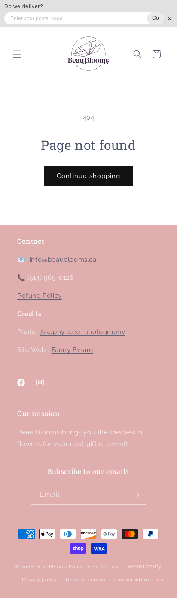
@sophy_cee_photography (82, 332)
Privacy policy (39, 580)
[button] (17, 54)
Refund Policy (39, 296)
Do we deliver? (23, 6)
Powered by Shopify (94, 567)
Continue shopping (88, 176)
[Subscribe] (136, 495)
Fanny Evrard (72, 350)
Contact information (138, 580)
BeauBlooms (52, 567)
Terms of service (85, 580)
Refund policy (144, 566)
